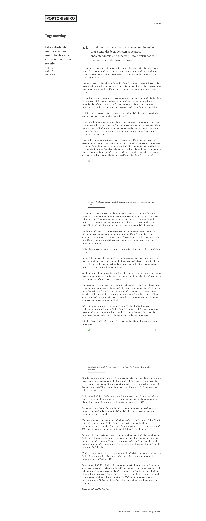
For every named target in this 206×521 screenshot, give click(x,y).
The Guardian (103, 489)
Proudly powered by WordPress (129, 512)
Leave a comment (51, 74)
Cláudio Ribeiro (50, 71)
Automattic (157, 512)
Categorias (157, 23)
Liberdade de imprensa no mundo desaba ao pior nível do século (58, 55)
